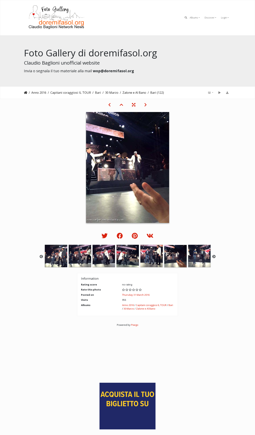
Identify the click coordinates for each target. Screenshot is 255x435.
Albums (194, 17)
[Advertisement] (127, 353)
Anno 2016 (38, 93)
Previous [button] (41, 257)
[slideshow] (219, 92)
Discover (209, 17)
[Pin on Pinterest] (135, 236)
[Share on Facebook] (120, 236)
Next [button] (214, 257)
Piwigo (134, 325)
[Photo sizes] (210, 92)
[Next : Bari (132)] (145, 104)
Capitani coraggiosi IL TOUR (70, 93)
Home (25, 92)
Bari (98, 93)
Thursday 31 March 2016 (136, 294)
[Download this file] (227, 92)
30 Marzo (111, 93)
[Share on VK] (150, 236)
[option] (56, 256)
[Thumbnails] (121, 104)
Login (224, 17)
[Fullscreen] (134, 104)
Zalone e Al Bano (134, 93)
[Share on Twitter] (105, 236)
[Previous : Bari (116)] (109, 104)
